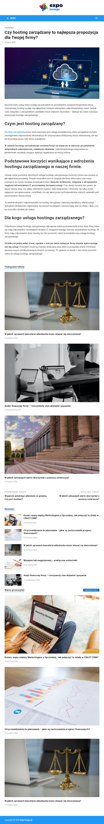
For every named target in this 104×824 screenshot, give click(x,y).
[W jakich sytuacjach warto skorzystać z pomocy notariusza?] (52, 445)
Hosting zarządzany (15, 132)
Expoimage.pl (26, 820)
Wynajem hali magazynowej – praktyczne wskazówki (50, 560)
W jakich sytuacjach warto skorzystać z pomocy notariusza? (37, 477)
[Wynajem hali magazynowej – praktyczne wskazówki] (13, 560)
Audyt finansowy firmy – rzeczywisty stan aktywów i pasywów (38, 406)
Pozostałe (9, 28)
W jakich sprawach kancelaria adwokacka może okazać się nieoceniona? (43, 334)
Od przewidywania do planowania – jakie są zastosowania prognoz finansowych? (47, 729)
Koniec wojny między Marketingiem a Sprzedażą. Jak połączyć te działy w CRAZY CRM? (51, 657)
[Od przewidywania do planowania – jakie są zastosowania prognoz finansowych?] (13, 530)
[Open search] (97, 18)
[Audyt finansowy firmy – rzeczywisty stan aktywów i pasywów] (52, 374)
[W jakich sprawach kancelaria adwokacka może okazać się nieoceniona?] (52, 302)
